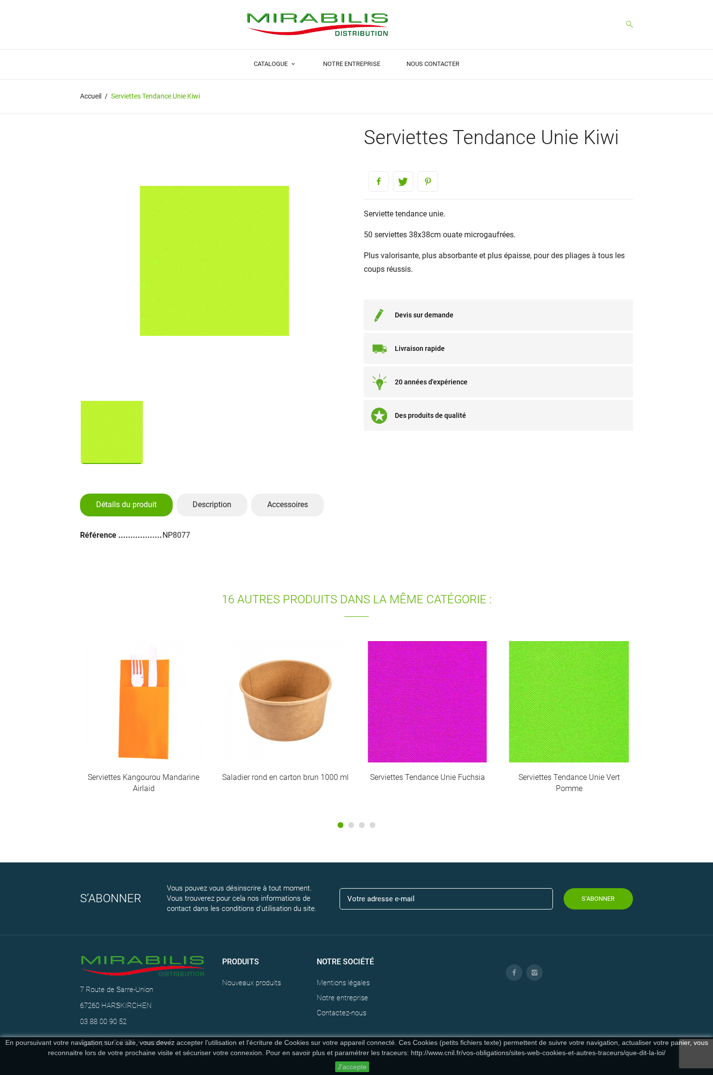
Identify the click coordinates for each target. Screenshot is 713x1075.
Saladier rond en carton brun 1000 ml (285, 777)
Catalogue (271, 63)
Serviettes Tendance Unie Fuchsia (427, 777)
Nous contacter (432, 63)
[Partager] (378, 181)
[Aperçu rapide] (133, 718)
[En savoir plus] (154, 718)
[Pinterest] (428, 181)
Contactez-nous (341, 1013)
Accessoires (287, 504)
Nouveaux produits (251, 982)
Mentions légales (343, 982)
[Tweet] (403, 181)
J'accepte (352, 1067)
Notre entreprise (351, 63)
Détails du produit (126, 504)
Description (212, 504)
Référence (99, 535)
